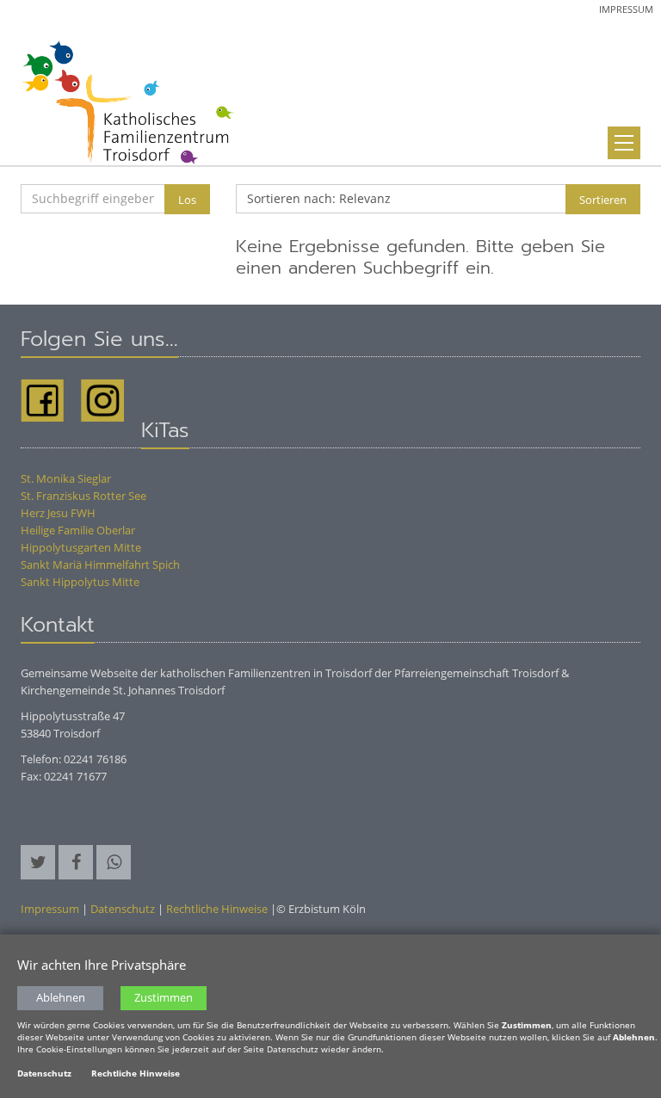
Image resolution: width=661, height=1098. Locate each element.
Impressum (626, 9)
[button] (38, 862)
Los (187, 199)
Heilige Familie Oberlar (78, 530)
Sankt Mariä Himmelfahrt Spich (100, 564)
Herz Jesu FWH (58, 513)
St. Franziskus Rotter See (83, 495)
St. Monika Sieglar (66, 478)
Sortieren (603, 199)
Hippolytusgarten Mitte (81, 547)
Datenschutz (122, 908)
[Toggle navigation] (624, 142)
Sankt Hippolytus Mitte (80, 581)
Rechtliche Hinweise (217, 908)
